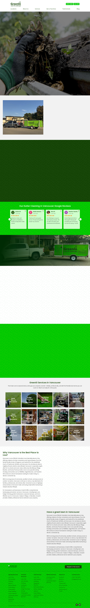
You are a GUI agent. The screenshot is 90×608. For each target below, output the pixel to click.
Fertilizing (10, 581)
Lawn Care (11, 577)
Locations (61, 577)
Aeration (10, 583)
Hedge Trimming (25, 589)
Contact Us (62, 587)
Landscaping (11, 589)
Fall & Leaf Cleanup (39, 587)
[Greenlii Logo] (16, 2)
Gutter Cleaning (12, 593)
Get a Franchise (63, 585)
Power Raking (11, 587)
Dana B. (53, 211)
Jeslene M (18, 211)
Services (61, 581)
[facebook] (77, 605)
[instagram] (80, 605)
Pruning (23, 591)
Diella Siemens (37, 211)
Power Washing (12, 591)
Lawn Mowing (11, 579)
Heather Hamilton (74, 211)
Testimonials (62, 583)
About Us (61, 579)
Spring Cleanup (12, 585)
